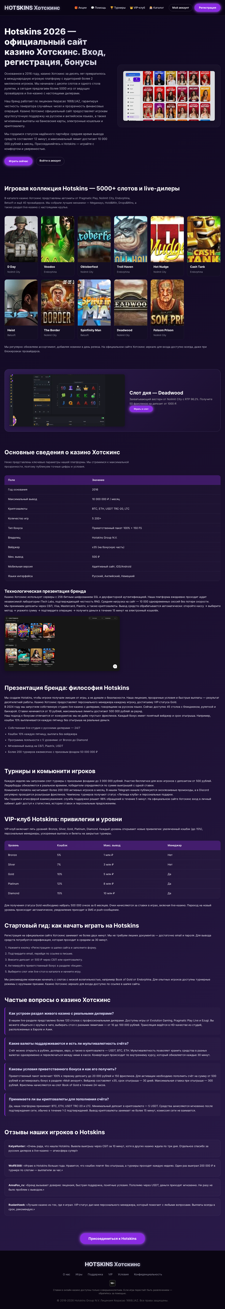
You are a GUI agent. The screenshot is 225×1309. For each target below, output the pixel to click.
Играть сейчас (18, 161)
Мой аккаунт (180, 7)
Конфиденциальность (148, 1274)
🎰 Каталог (156, 7)
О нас (66, 1274)
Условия (123, 1274)
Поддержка (95, 1274)
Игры (79, 1274)
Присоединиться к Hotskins (112, 1238)
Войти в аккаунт (50, 160)
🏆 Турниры (118, 7)
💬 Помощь (98, 7)
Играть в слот (141, 409)
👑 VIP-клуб (137, 7)
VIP (110, 1274)
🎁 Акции (80, 7)
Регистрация (207, 7)
